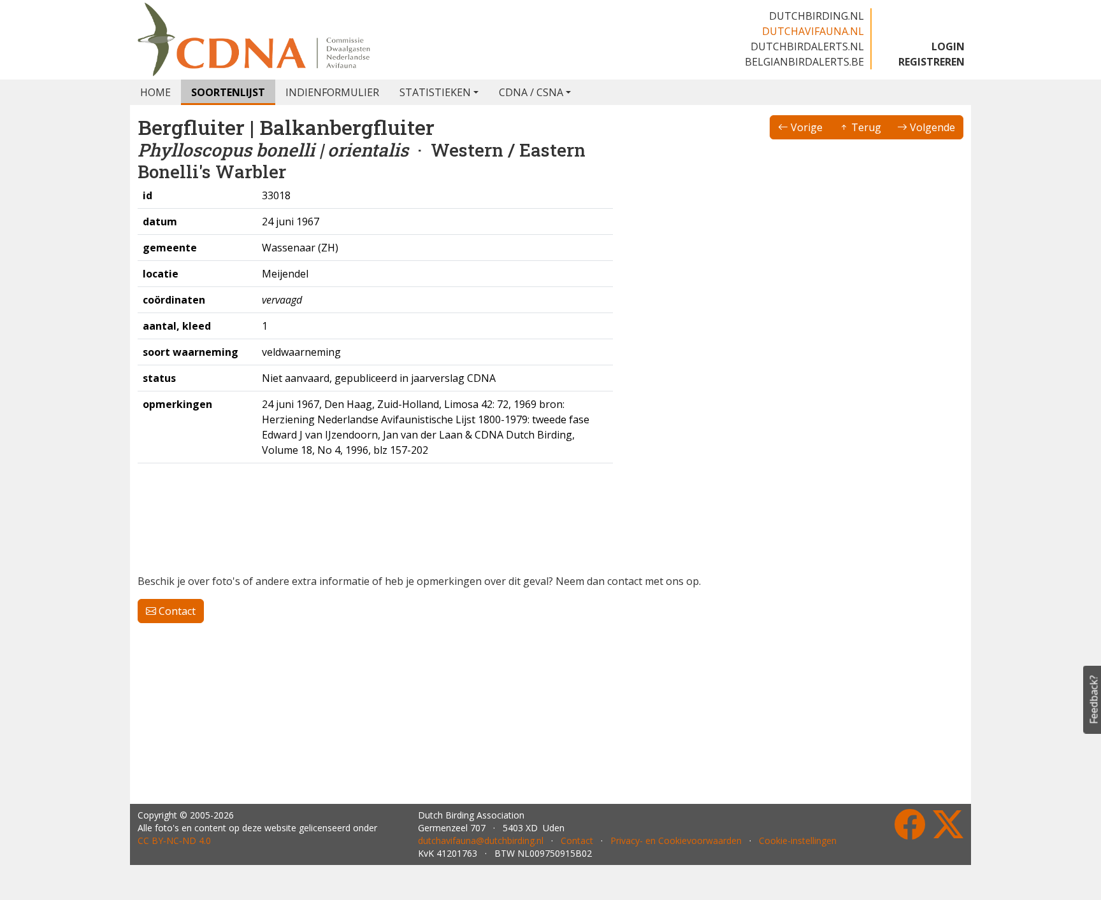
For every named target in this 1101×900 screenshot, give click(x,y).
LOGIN (948, 46)
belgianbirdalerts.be (804, 62)
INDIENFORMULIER (332, 92)
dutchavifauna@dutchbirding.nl (480, 840)
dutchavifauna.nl (813, 31)
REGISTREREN (931, 62)
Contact (176, 611)
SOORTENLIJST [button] (228, 92)
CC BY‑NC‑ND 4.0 (174, 840)
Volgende (931, 127)
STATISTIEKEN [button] (435, 92)
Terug (865, 127)
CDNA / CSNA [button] (531, 92)
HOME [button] (155, 92)
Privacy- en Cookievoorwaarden (676, 840)
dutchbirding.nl (816, 16)
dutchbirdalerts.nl (807, 46)
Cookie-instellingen (798, 840)
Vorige (805, 127)
